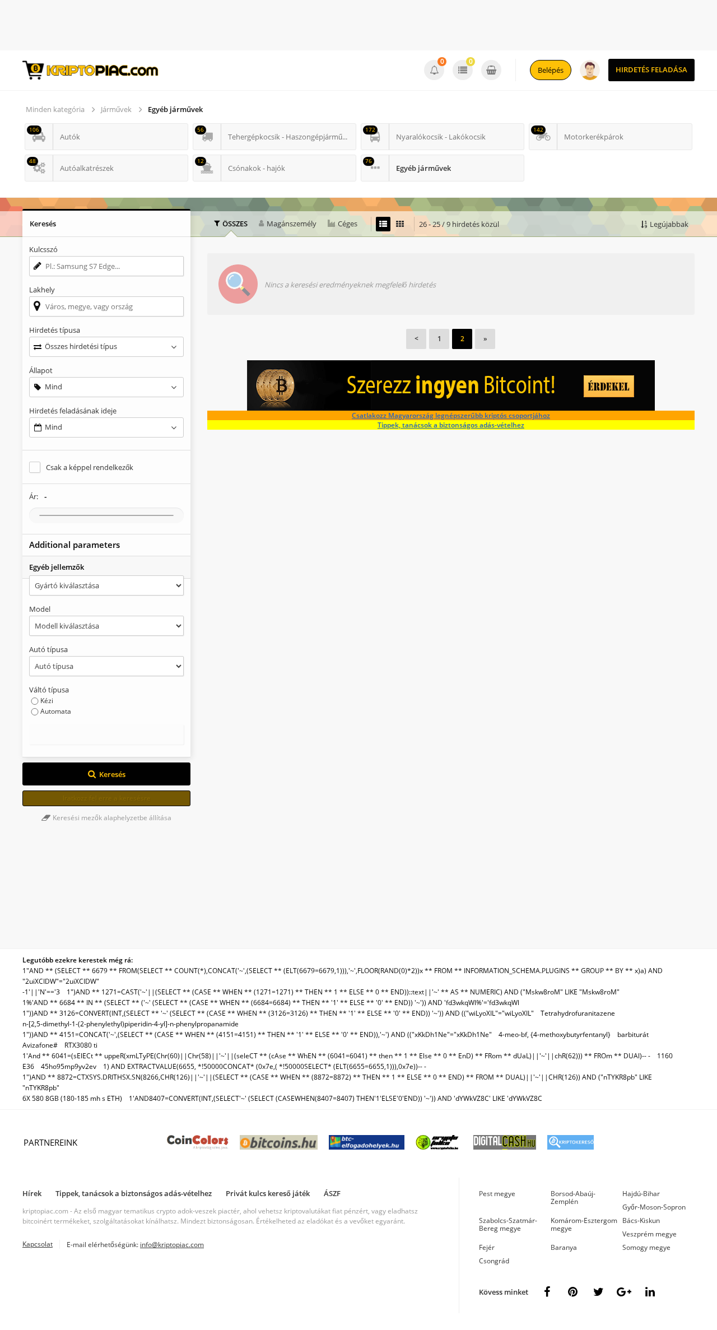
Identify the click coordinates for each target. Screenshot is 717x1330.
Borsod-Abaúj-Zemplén (573, 1197)
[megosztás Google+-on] (624, 1292)
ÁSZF (332, 1193)
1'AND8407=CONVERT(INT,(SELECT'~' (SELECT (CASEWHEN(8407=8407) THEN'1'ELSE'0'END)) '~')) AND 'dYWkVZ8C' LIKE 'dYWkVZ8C (335, 1098)
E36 (28, 1066)
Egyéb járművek (175, 109)
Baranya (564, 1247)
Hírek (31, 1193)
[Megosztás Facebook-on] (547, 1292)
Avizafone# (40, 1045)
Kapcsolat (37, 1244)
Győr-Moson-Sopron (654, 1207)
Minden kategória (55, 109)
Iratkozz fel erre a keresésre (107, 798)
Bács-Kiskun (641, 1220)
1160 (665, 1056)
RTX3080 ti (80, 1045)
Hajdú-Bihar (641, 1193)
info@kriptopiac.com (172, 1244)
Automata (55, 711)
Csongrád (494, 1261)
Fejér (487, 1247)
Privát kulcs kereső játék (268, 1193)
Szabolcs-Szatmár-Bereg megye (508, 1224)
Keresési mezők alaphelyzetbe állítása (111, 817)
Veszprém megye (649, 1234)
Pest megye (497, 1193)
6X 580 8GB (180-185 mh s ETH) (72, 1098)
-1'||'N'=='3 (41, 992)
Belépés (551, 70)
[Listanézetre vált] (383, 224)
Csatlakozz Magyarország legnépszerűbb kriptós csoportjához (451, 415)
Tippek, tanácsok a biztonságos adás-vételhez (451, 425)
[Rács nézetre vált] (400, 224)
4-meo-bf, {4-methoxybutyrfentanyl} (555, 1034)
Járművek (116, 109)
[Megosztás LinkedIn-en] (650, 1292)
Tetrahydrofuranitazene (578, 1013)
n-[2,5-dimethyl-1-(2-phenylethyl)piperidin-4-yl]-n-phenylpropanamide (130, 1024)
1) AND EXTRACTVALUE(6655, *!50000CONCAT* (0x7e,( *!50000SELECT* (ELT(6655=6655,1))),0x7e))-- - (264, 1066)
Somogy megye (646, 1247)
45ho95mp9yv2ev (68, 1066)
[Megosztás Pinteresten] (572, 1292)
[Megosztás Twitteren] (598, 1292)
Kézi (46, 700)
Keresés (112, 774)
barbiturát (633, 1034)
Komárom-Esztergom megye (584, 1224)
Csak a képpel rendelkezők (89, 467)
